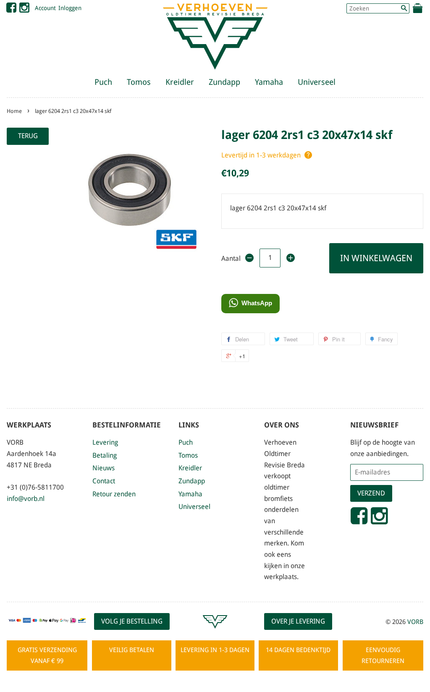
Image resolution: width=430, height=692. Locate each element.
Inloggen (69, 8)
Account (45, 8)
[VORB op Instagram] (24, 9)
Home (14, 111)
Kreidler (179, 82)
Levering (105, 442)
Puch (103, 82)
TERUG (28, 136)
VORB (415, 622)
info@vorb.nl (26, 499)
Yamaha (269, 82)
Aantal (230, 258)
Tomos (139, 82)
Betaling (104, 455)
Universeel (317, 82)
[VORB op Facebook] (11, 9)
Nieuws (103, 468)
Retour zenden (114, 494)
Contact (103, 481)
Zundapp (224, 82)
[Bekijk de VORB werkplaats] (215, 632)
